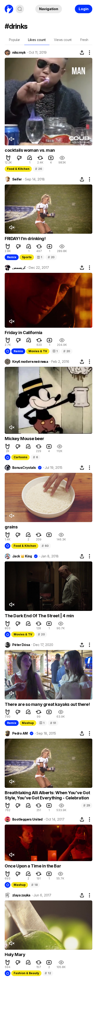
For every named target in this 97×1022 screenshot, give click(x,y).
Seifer (17, 179)
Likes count (37, 40)
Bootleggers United (27, 819)
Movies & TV (37, 351)
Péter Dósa (21, 644)
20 (51, 257)
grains (11, 526)
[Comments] (29, 158)
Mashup (28, 723)
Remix (11, 257)
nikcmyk (18, 52)
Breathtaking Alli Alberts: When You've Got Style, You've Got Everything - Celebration (47, 795)
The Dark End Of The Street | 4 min (39, 615)
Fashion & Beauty (26, 973)
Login (84, 9)
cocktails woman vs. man (30, 150)
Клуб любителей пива (30, 361)
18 (34, 885)
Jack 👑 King (22, 556)
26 (38, 169)
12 (48, 973)
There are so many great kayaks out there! (47, 704)
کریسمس (19, 267)
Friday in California (23, 332)
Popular (14, 40)
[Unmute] (11, 139)
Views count (62, 40)
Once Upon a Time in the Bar (33, 865)
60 (45, 546)
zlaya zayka (21, 895)
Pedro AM (20, 733)
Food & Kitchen (18, 169)
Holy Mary (15, 954)
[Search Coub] (20, 9)
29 (86, 805)
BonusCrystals (24, 467)
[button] (8, 158)
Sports (27, 257)
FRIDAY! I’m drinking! (25, 238)
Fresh (84, 40)
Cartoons (20, 457)
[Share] (82, 52)
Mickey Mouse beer (24, 438)
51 (53, 723)
